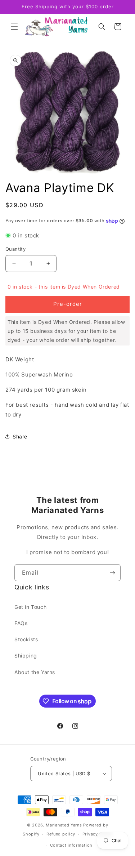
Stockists (26, 639)
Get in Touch (30, 607)
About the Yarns (34, 672)
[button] (14, 27)
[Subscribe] (112, 572)
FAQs (20, 623)
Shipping (25, 655)
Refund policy (60, 834)
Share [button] (20, 436)
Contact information (71, 845)
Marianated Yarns (64, 825)
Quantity (15, 249)
